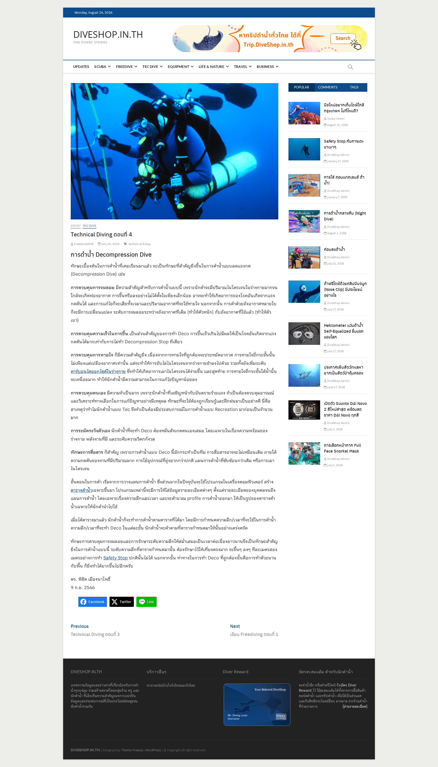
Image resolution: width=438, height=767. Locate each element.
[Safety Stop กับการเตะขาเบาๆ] (304, 142)
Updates (81, 66)
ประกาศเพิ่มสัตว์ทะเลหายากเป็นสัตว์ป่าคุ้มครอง (343, 370)
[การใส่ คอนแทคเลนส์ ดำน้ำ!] (304, 178)
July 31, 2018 (335, 263)
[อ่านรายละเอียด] (355, 706)
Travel (240, 66)
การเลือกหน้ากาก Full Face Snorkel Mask (342, 448)
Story (76, 226)
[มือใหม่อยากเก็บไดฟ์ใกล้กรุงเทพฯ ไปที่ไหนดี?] (304, 105)
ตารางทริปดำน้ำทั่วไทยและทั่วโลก (171, 685)
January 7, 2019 (336, 197)
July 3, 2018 (334, 429)
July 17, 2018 (335, 309)
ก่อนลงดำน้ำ (334, 249)
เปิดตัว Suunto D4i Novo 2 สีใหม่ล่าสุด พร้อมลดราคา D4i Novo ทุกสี (345, 409)
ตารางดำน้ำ (81, 490)
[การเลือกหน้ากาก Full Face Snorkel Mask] (304, 446)
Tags (354, 87)
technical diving (139, 244)
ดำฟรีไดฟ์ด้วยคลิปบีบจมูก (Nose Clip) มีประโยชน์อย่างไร (345, 289)
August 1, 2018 (336, 233)
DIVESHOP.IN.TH (108, 34)
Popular (301, 87)
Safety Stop (115, 558)
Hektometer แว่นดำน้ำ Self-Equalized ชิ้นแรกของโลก (343, 331)
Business (265, 66)
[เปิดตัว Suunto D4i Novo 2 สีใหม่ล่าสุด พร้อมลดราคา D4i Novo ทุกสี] (304, 404)
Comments (327, 87)
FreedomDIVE (84, 244)
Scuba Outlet (335, 118)
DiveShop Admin (337, 155)
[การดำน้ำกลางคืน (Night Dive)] (304, 214)
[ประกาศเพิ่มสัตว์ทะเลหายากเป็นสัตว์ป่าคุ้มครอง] (304, 368)
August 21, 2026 (337, 125)
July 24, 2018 (110, 244)
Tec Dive (150, 66)
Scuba (100, 66)
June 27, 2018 (335, 387)
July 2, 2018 (334, 465)
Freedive (124, 66)
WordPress (153, 750)
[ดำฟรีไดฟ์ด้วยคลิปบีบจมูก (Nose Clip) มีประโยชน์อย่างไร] (304, 284)
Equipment (178, 66)
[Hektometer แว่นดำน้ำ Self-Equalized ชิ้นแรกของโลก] (304, 326)
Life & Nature (211, 66)
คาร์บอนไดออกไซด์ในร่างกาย (98, 371)
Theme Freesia (132, 750)
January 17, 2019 (337, 161)
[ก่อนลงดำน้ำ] (304, 250)
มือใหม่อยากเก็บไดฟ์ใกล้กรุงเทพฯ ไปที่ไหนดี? (344, 108)
